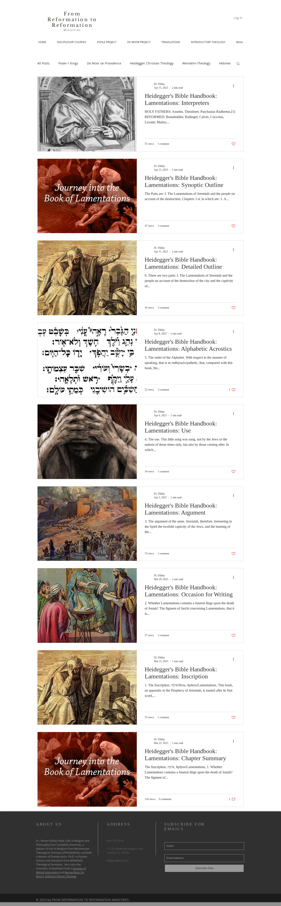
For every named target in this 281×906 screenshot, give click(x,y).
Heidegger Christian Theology (151, 63)
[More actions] (235, 85)
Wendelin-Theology (196, 63)
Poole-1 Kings (68, 63)
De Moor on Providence (104, 63)
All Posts (43, 63)
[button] (238, 64)
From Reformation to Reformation (72, 19)
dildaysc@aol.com (118, 860)
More (223, 63)
